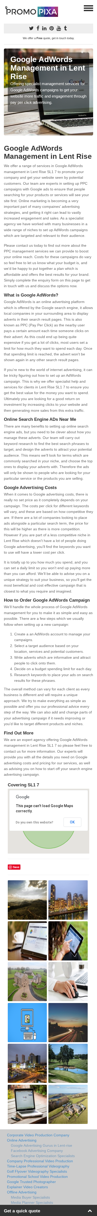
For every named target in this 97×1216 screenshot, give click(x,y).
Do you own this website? (34, 822)
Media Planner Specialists (32, 1202)
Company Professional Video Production (40, 1161)
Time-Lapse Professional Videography (38, 1166)
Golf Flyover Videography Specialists (37, 1171)
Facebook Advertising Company (37, 1151)
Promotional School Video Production (37, 1176)
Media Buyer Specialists (30, 1197)
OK (72, 822)
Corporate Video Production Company (38, 1135)
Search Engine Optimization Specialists (43, 1156)
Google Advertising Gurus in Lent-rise (41, 1145)
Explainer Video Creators (27, 1187)
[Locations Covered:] (6, 8)
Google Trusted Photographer (31, 1182)
